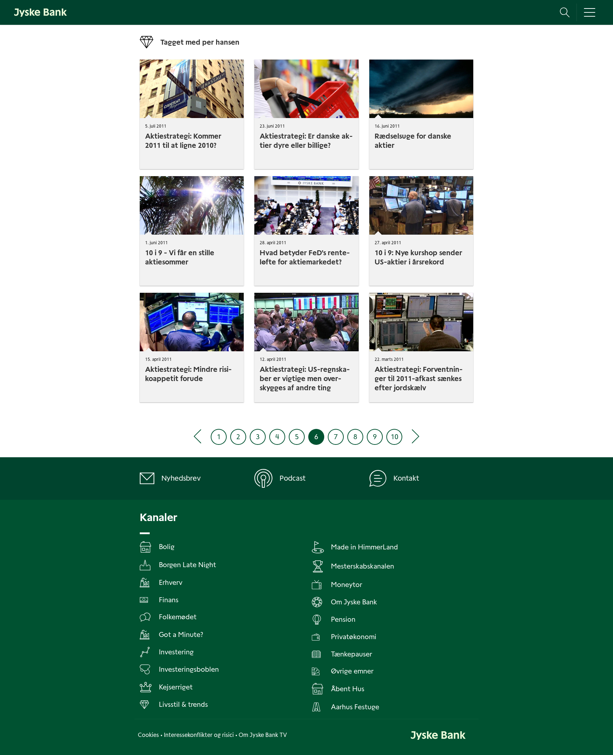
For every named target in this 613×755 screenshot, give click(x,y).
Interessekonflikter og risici (199, 735)
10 (394, 436)
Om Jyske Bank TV (263, 735)
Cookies (148, 735)
